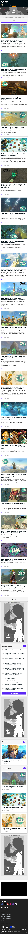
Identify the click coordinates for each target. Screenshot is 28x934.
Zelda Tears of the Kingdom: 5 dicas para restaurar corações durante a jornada (12, 40)
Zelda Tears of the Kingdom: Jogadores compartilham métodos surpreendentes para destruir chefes (14, 664)
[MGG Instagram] (10, 904)
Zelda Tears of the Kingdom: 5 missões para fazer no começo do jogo (13, 418)
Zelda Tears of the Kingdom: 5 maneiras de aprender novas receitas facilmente (13, 504)
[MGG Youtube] (8, 904)
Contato (3, 910)
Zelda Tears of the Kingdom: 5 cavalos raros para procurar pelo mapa (13, 242)
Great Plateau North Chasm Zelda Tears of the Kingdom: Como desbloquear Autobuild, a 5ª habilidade (13, 186)
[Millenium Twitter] (5, 904)
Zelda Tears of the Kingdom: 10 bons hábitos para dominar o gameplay (13, 328)
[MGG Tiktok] (16, 904)
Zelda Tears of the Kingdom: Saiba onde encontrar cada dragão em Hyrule (12, 128)
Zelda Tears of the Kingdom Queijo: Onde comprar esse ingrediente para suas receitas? (12, 98)
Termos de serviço (6, 918)
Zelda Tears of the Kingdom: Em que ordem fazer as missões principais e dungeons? (13, 387)
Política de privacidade (7, 923)
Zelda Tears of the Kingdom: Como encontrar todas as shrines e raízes (13, 560)
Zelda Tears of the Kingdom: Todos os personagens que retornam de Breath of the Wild (13, 447)
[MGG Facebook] (2, 904)
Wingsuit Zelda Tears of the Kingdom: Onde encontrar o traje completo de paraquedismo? (13, 476)
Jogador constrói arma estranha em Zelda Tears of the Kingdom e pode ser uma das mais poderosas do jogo (14, 654)
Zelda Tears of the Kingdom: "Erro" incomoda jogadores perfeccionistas (14, 689)
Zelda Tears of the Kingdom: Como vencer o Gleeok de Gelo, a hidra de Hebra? (13, 214)
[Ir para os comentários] (2, 50)
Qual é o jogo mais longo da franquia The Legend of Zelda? (12, 761)
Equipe (3, 912)
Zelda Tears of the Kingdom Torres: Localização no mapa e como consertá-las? (13, 299)
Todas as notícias (14, 693)
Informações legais (6, 916)
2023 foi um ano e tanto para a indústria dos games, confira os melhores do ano (14, 650)
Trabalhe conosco (6, 914)
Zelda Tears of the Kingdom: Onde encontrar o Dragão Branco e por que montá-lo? (13, 269)
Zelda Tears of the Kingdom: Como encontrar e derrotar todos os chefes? (13, 70)
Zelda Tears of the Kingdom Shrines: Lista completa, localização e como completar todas (13, 358)
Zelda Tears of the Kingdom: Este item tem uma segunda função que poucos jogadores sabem (14, 681)
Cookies (3, 920)
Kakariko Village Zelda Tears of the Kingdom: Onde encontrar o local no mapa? (13, 532)
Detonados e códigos (9, 17)
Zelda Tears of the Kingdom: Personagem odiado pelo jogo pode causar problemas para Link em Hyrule (15, 669)
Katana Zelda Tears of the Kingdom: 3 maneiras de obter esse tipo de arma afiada (13, 586)
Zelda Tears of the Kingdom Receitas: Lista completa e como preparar (13, 154)
